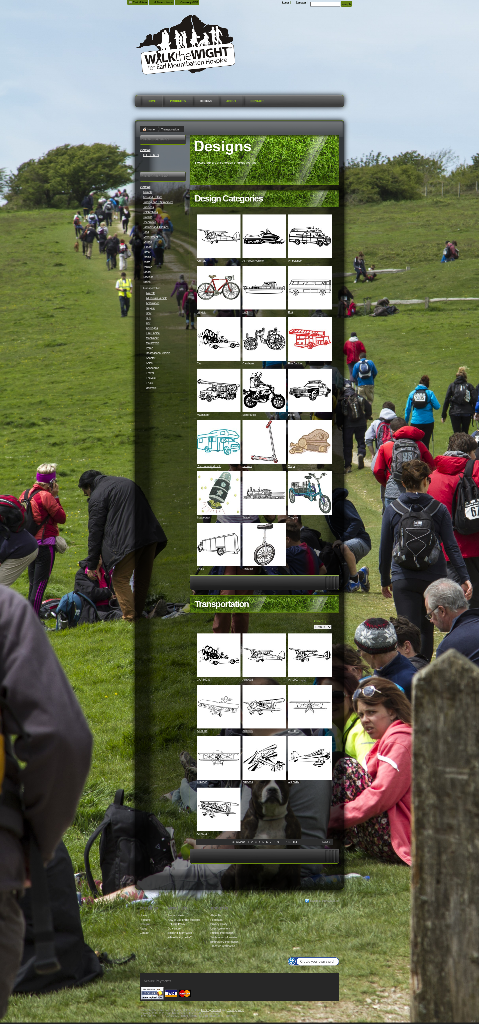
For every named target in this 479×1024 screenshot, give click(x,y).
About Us (216, 915)
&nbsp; (218, 236)
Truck (200, 568)
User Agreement (220, 928)
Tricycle (293, 517)
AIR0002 (247, 679)
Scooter (247, 466)
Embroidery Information (224, 941)
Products (178, 101)
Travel (246, 517)
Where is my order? (180, 937)
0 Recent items (163, 2)
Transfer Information (222, 945)
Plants (146, 261)
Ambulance (295, 260)
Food (146, 231)
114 (295, 841)
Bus (290, 311)
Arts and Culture (152, 197)
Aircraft (201, 260)
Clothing (147, 216)
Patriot (146, 251)
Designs (206, 101)
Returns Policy (176, 923)
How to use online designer (184, 919)
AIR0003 (293, 679)
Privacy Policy (219, 923)
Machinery (203, 414)
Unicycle (247, 568)
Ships (291, 466)
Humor (147, 246)
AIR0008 (202, 782)
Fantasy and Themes (156, 226)
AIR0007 (293, 730)
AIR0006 (247, 730)
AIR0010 (293, 782)
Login (285, 2)
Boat (245, 311)
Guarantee (174, 928)
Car (199, 363)
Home (152, 101)
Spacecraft (203, 517)
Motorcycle (249, 414)
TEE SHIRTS (151, 155)
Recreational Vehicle (209, 466)
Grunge (147, 241)
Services (148, 276)
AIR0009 (247, 782)
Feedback (216, 919)
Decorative (149, 221)
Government (150, 236)
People (147, 256)
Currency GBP (189, 2)
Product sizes (176, 915)
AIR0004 (202, 730)
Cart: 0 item (140, 2)
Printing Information (222, 932)
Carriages (248, 363)
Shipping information (180, 932)
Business (148, 206)
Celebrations (150, 211)
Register (301, 2)
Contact (257, 101)
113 (288, 841)
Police (291, 414)
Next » (326, 841)
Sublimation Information (224, 937)
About (231, 101)
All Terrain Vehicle (253, 260)
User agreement (211, 1010)
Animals (147, 192)
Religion (147, 266)
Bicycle (201, 311)
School (147, 271)
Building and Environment (158, 202)
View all (145, 150)
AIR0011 (202, 833)
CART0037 (203, 679)
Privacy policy (235, 1010)
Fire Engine (295, 363)
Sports (147, 281)
